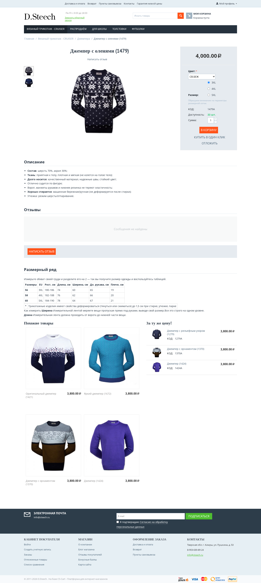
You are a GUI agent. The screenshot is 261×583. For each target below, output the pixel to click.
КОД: (191, 109)
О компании (85, 544)
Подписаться (198, 516)
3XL (213, 82)
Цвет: (191, 71)
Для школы (99, 29)
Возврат (92, 3)
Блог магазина (86, 549)
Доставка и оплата (75, 3)
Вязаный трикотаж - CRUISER (45, 29)
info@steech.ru (195, 555)
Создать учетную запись (37, 549)
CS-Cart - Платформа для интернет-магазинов (82, 579)
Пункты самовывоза (110, 3)
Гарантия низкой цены (149, 3)
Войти (27, 544)
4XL (213, 88)
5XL (213, 95)
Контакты (129, 3)
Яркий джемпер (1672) (97, 393)
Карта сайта (84, 564)
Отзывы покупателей (90, 554)
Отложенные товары (35, 559)
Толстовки (119, 29)
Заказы (28, 554)
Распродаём (78, 29)
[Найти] (181, 16)
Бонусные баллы (87, 559)
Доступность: (196, 114)
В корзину (209, 130)
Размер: (193, 95)
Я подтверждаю (142, 524)
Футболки (138, 29)
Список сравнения (34, 564)
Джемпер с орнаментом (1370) (185, 349)
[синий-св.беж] (99, 100)
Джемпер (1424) (93, 480)
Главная (29, 38)
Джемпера (83, 38)
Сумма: (192, 120)
